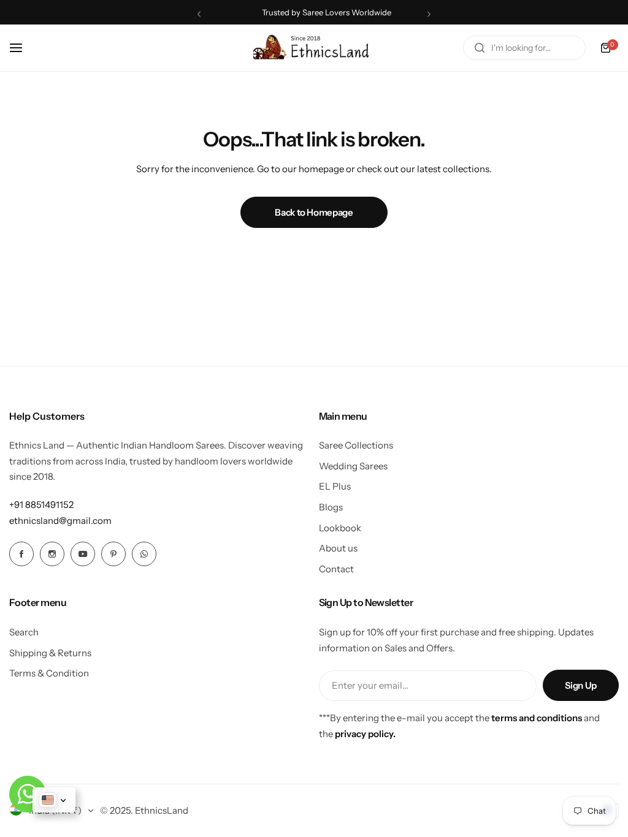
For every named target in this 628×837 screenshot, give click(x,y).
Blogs (331, 507)
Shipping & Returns (50, 653)
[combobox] (524, 48)
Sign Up (581, 685)
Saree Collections (356, 445)
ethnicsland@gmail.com (60, 520)
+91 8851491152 (41, 504)
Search (24, 632)
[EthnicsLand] (314, 48)
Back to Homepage (314, 212)
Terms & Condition (49, 673)
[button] (199, 13)
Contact (336, 569)
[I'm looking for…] (479, 48)
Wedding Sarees (353, 466)
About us (338, 548)
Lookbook (340, 528)
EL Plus (335, 486)
